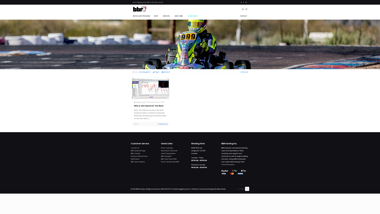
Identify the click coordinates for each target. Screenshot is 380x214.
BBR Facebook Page (138, 151)
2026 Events (135, 159)
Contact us (135, 148)
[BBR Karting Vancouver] (140, 9)
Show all (245, 72)
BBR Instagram (166, 156)
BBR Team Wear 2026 (169, 159)
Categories (145, 72)
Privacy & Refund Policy (139, 156)
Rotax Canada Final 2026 (170, 162)
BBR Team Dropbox (138, 162)
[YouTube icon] (243, 2)
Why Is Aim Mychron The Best (148, 105)
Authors (166, 72)
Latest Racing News (168, 153)
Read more (163, 124)
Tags (156, 72)
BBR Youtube (135, 153)
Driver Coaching (167, 148)
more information (227, 164)
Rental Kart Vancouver (169, 151)
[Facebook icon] (241, 2)
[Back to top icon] (247, 189)
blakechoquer (141, 102)
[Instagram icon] (246, 2)
